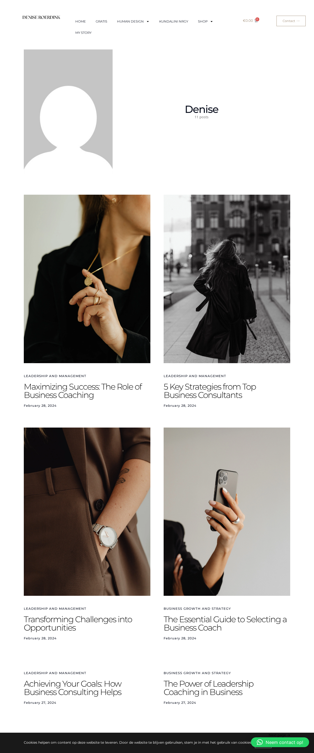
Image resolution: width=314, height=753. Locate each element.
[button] (280, 742)
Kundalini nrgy (173, 21)
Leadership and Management (55, 376)
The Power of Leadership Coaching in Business (208, 688)
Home (80, 21)
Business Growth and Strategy (197, 608)
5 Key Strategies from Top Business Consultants (210, 391)
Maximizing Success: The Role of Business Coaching (83, 391)
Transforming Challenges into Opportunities (78, 623)
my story (83, 33)
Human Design (130, 21)
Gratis (101, 21)
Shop (203, 21)
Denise (201, 109)
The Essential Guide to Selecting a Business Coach (225, 623)
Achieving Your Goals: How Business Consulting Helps (72, 688)
